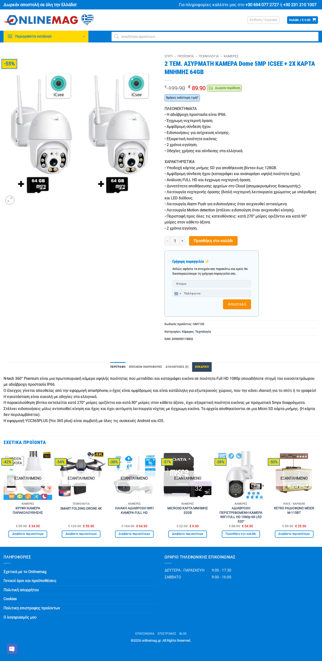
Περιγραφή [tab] (117, 366)
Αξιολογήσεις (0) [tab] (177, 366)
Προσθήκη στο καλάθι (213, 241)
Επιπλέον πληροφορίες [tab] (145, 366)
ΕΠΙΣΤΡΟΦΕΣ (167, 633)
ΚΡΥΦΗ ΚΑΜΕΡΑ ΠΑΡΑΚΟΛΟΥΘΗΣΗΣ (28, 510)
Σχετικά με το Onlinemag (25, 571)
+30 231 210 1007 (300, 4)
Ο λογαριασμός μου (20, 617)
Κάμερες (231, 56)
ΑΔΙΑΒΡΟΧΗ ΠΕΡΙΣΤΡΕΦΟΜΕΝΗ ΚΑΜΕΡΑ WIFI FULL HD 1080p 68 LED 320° (240, 514)
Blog (183, 633)
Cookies (10, 599)
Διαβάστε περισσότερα (28, 533)
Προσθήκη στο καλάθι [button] (241, 533)
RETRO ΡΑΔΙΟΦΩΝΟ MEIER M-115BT (294, 510)
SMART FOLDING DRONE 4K (81, 508)
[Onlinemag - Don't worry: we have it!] (79, 20)
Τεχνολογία (209, 56)
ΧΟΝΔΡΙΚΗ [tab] (202, 366)
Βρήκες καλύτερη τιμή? (182, 97)
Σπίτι (169, 56)
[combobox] (177, 293)
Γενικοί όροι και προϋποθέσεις (30, 580)
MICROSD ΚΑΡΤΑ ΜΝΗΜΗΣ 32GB (187, 510)
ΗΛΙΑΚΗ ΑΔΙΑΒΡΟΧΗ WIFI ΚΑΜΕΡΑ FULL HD (134, 510)
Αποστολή (237, 304)
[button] (263, 20)
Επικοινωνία (145, 633)
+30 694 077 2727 (262, 4)
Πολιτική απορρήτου (21, 590)
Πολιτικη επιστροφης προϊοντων (32, 608)
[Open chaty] (12, 648)
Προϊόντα (186, 56)
